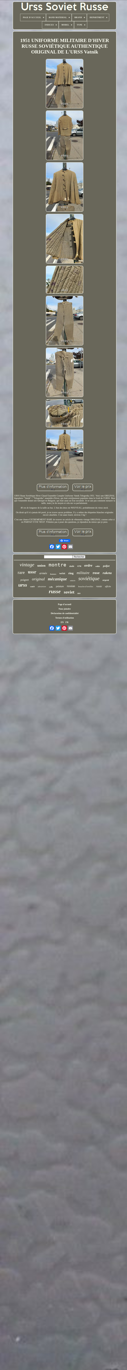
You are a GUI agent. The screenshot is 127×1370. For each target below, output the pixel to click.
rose (96, 573)
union (41, 565)
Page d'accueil (64, 604)
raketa (107, 573)
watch (32, 586)
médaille (72, 580)
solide (97, 566)
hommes (53, 574)
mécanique (57, 579)
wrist (62, 573)
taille (51, 587)
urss (22, 585)
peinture (60, 586)
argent (106, 580)
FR (67, 622)
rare (21, 572)
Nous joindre (65, 609)
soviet (69, 592)
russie (99, 586)
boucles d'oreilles (85, 586)
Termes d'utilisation (64, 618)
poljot (106, 565)
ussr (32, 571)
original (38, 579)
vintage (27, 564)
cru (79, 565)
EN (62, 622)
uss (79, 593)
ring (71, 573)
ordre (88, 565)
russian (71, 586)
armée (43, 573)
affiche (108, 586)
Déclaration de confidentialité (65, 613)
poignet (24, 579)
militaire (83, 573)
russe (55, 591)
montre (57, 565)
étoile (71, 566)
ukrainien (42, 586)
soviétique (88, 578)
